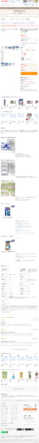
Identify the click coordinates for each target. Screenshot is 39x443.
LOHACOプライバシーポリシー (33, 435)
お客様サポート (10, 435)
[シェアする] (15, 44)
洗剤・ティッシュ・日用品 (11, 22)
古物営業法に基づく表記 (32, 436)
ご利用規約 (2, 436)
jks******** (2, 330)
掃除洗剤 (17, 22)
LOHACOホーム (3, 22)
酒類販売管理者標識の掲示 (24, 436)
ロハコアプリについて (9, 429)
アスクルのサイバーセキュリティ (8, 436)
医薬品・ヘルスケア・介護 (14, 413)
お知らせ (2, 435)
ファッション (13, 415)
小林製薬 (25, 32)
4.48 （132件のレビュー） (27, 33)
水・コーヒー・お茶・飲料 (4, 408)
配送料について (22, 82)
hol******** (2, 321)
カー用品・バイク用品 (4, 420)
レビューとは (36, 317)
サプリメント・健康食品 (4, 413)
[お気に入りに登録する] (17, 44)
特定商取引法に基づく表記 (17, 436)
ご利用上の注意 (26, 435)
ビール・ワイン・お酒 (14, 408)
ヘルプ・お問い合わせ (30, 411)
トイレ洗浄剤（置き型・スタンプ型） (31, 22)
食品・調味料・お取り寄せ (4, 406)
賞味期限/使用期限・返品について (25, 86)
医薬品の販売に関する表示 (4, 437)
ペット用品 (2, 415)
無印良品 (12, 420)
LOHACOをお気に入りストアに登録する (31, 424)
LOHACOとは (5, 435)
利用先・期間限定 (25, 41)
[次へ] (18, 37)
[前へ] (1, 37)
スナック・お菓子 (13, 406)
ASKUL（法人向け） (11, 437)
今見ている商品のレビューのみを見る (19, 349)
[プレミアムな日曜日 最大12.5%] (19, 8)
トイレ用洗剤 (22, 22)
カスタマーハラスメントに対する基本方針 (18, 435)
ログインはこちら (23, 45)
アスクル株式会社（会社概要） (18, 437)
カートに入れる (29, 73)
